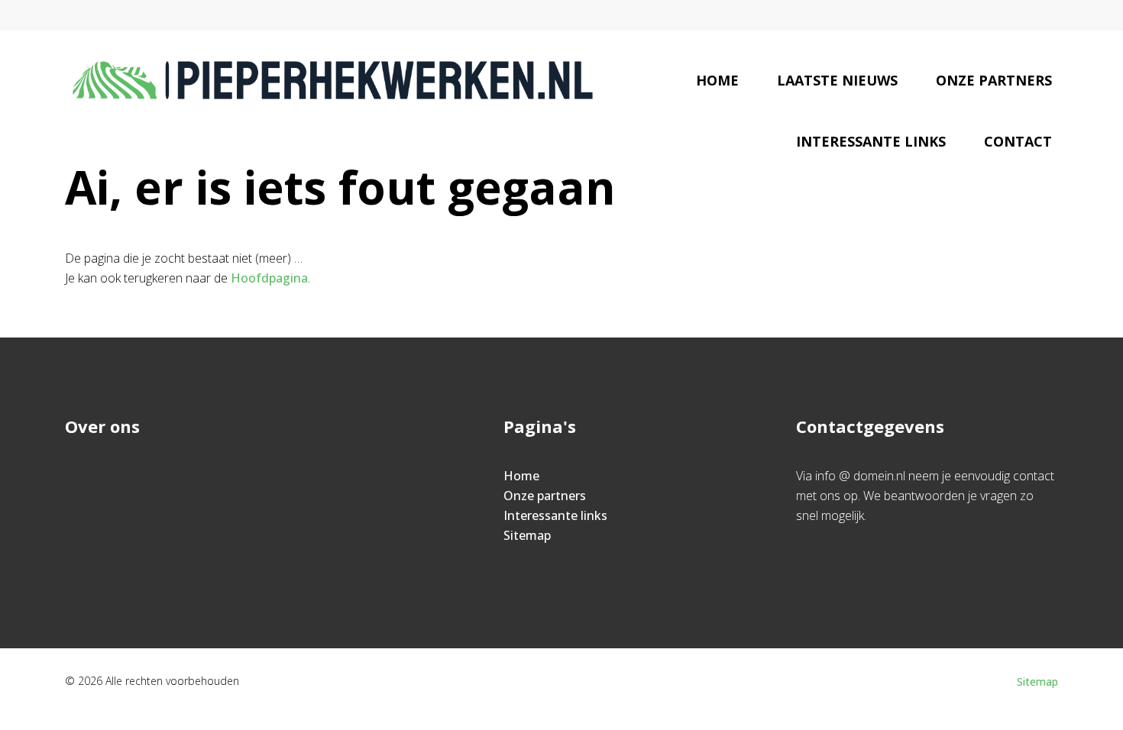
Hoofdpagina (269, 278)
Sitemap (527, 535)
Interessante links (871, 141)
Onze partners (994, 80)
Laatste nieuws (837, 80)
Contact (1018, 141)
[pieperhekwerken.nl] (333, 80)
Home (717, 80)
